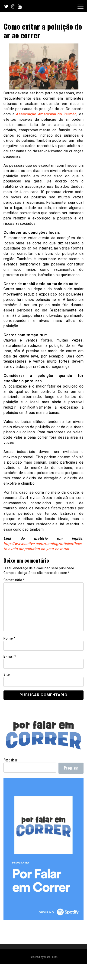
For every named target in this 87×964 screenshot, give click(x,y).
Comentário (14, 580)
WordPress (51, 956)
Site (6, 674)
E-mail (9, 656)
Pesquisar (10, 760)
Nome (9, 638)
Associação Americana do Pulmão (46, 114)
